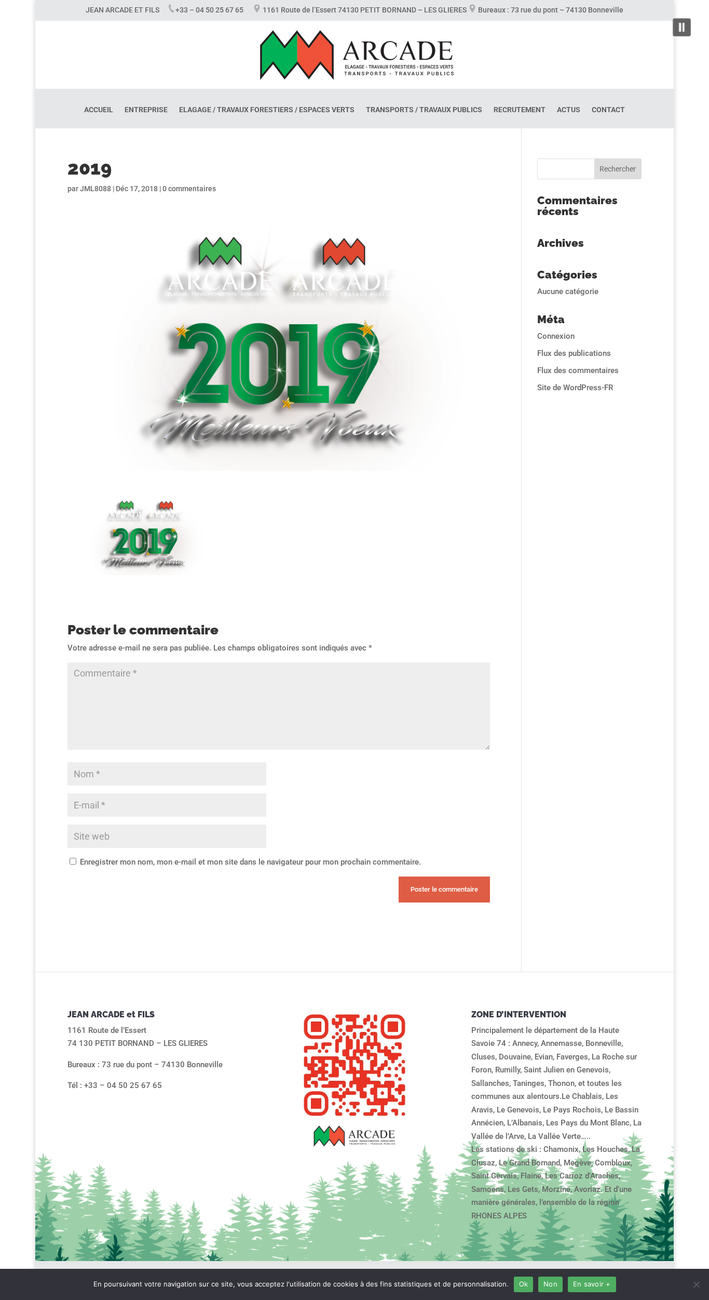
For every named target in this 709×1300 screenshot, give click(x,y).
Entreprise (146, 110)
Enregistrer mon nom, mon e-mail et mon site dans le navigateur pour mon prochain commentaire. (250, 862)
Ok (523, 1284)
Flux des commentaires (578, 370)
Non (550, 1284)
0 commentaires (189, 188)
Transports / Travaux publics (424, 110)
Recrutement (520, 110)
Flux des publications (574, 353)
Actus (568, 110)
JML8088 (95, 188)
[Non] (696, 1284)
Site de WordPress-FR (575, 387)
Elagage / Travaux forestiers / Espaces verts (266, 110)
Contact (608, 110)
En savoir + (592, 1284)
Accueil (98, 110)
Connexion (556, 336)
